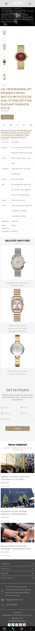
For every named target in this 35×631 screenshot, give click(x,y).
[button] (4, 29)
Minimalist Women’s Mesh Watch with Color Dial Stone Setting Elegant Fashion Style (17, 12)
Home (3, 8)
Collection (10, 8)
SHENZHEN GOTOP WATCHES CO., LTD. (16, 615)
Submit (17, 428)
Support (4, 573)
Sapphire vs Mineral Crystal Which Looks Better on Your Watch (15, 478)
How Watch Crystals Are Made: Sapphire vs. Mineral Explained (14, 512)
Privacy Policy (20, 621)
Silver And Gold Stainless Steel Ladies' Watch (17, 372)
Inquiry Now (7, 117)
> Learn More (5, 486)
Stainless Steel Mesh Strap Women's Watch (17, 284)
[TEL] (13, 628)
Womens (17, 8)
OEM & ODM (6, 578)
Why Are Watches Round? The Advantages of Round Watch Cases (16, 547)
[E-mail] (4, 628)
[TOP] (30, 628)
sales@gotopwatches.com (14, 600)
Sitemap (11, 621)
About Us (5, 568)
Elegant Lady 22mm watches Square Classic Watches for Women (17, 328)
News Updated (17, 444)
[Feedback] (22, 628)
